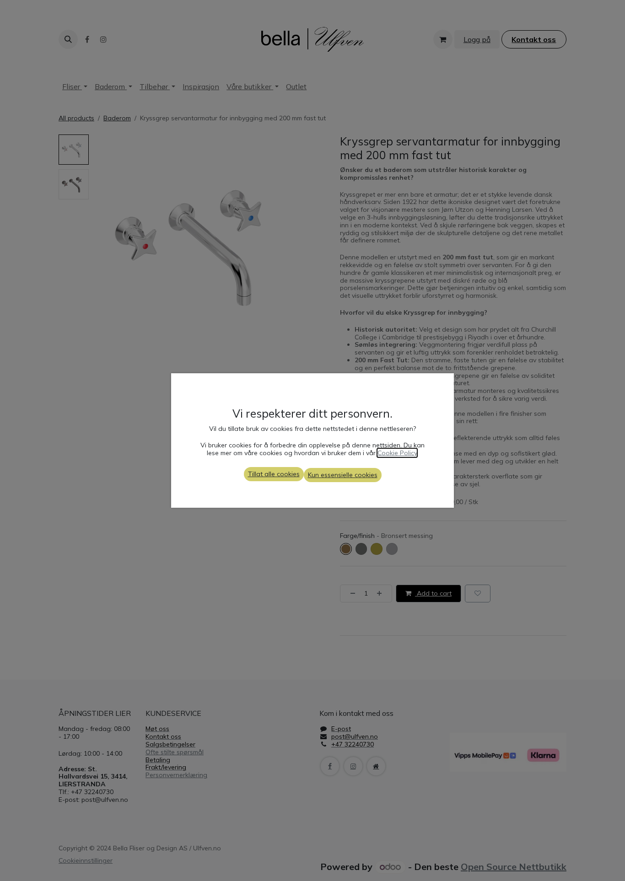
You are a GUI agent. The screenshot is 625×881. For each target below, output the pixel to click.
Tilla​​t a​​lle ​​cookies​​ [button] (274, 474)
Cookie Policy (397, 453)
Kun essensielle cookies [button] (342, 475)
